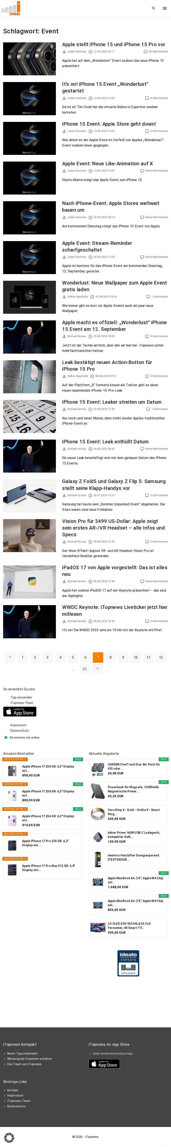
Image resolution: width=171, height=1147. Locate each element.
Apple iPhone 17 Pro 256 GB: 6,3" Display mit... (45, 843)
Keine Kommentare (157, 170)
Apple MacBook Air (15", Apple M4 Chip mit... (135, 880)
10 (136, 657)
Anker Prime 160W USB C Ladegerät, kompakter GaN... (134, 834)
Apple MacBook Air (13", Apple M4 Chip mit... (135, 903)
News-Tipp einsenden (22, 1053)
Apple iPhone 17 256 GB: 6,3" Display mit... (48, 768)
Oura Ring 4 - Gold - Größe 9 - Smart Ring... (134, 812)
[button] (9, 1138)
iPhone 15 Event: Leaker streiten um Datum (112, 402)
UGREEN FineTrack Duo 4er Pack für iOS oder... (134, 766)
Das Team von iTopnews (24, 1064)
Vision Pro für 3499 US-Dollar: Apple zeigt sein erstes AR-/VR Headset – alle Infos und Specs (113, 527)
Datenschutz (19, 730)
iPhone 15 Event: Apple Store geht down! (109, 124)
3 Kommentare (159, 336)
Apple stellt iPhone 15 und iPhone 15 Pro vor (113, 44)
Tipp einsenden (21, 697)
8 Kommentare (159, 98)
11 (148, 657)
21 (85, 669)
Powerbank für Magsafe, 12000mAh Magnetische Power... (133, 789)
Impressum (18, 725)
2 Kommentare (159, 131)
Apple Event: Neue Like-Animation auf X (107, 164)
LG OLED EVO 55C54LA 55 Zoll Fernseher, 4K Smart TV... (129, 925)
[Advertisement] (120, 713)
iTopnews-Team (21, 702)
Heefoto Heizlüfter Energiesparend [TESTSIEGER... (133, 857)
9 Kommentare (159, 541)
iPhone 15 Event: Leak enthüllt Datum (105, 442)
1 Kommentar (160, 296)
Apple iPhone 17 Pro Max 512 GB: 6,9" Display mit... (48, 868)
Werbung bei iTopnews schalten (29, 1058)
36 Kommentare (158, 51)
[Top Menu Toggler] (164, 8)
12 (161, 657)
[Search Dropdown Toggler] (153, 8)
